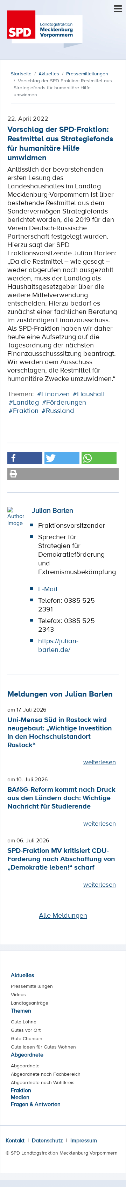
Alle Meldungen (63, 915)
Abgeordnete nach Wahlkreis (43, 1082)
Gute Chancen (26, 1038)
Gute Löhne (23, 1021)
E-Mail (47, 589)
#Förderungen (64, 402)
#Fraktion (23, 410)
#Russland (58, 410)
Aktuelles (22, 975)
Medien (20, 1097)
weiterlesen (99, 761)
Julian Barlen (52, 510)
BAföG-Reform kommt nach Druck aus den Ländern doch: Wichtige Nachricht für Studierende (61, 797)
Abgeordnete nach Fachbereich (45, 1073)
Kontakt (15, 1140)
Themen (21, 1010)
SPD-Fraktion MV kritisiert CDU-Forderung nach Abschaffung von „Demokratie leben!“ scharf (61, 859)
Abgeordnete (27, 1054)
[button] (24, 458)
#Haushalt (89, 394)
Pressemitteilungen (32, 986)
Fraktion (21, 1090)
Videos (18, 994)
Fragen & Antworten (36, 1104)
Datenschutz (47, 1140)
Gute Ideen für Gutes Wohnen (43, 1046)
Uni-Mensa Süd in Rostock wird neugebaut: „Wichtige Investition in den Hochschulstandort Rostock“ (59, 732)
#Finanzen (53, 394)
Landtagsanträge (29, 1002)
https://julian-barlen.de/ (58, 645)
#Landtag (24, 402)
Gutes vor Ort (26, 1030)
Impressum (83, 1140)
